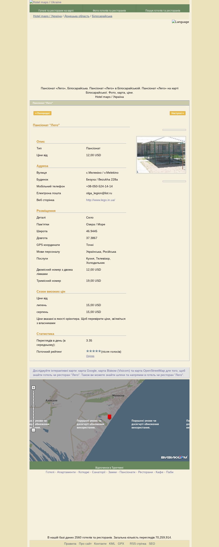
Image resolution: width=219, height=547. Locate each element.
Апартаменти (66, 472)
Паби (169, 472)
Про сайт (85, 543)
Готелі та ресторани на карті (56, 10)
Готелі (50, 472)
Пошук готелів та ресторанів (162, 10)
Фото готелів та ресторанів (109, 10)
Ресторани (145, 472)
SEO (152, 543)
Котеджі (83, 472)
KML (112, 543)
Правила (70, 543)
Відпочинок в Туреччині (109, 467)
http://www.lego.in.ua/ (100, 200)
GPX (121, 543)
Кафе (159, 472)
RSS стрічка (138, 543)
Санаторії (98, 472)
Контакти (100, 543)
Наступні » (178, 113)
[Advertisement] (109, 55)
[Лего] (174, 129)
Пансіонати (127, 472)
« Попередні (42, 113)
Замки (112, 472)
